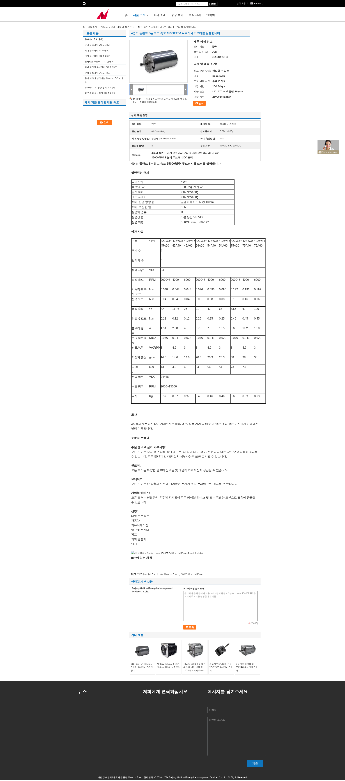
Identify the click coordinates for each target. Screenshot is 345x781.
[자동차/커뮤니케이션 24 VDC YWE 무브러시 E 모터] (221, 650)
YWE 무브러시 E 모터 (147, 574)
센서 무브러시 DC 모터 (96, 56)
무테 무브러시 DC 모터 (96, 44)
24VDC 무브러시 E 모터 (192, 574)
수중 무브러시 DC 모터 (96, 72)
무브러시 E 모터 (107, 27)
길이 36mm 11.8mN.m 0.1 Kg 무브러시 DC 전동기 (142, 667)
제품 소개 (139, 15)
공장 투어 (177, 15)
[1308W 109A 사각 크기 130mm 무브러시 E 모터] (168, 650)
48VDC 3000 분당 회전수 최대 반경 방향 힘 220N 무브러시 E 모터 (194, 667)
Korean (257, 3)
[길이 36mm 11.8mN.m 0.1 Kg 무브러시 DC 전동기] (142, 650)
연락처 (210, 15)
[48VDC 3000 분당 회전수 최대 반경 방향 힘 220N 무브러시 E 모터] (195, 650)
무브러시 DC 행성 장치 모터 (98, 87)
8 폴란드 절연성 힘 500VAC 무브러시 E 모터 (246, 667)
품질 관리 (195, 15)
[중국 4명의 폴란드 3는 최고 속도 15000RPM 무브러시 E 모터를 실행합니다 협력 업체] (158, 61)
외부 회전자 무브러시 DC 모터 (99, 67)
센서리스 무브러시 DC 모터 (98, 61)
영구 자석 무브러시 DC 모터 (98, 93)
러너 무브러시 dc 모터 (95, 50)
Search (212, 4)
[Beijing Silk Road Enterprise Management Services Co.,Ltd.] (102, 14)
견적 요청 (241, 3)
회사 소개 (159, 15)
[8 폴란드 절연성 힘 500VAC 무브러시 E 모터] (247, 650)
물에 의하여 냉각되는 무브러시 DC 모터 (104, 78)
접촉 (201, 103)
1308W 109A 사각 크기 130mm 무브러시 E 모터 (168, 666)
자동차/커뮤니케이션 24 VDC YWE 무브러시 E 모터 (221, 667)
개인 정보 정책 (105, 777)
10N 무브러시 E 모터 (169, 574)
